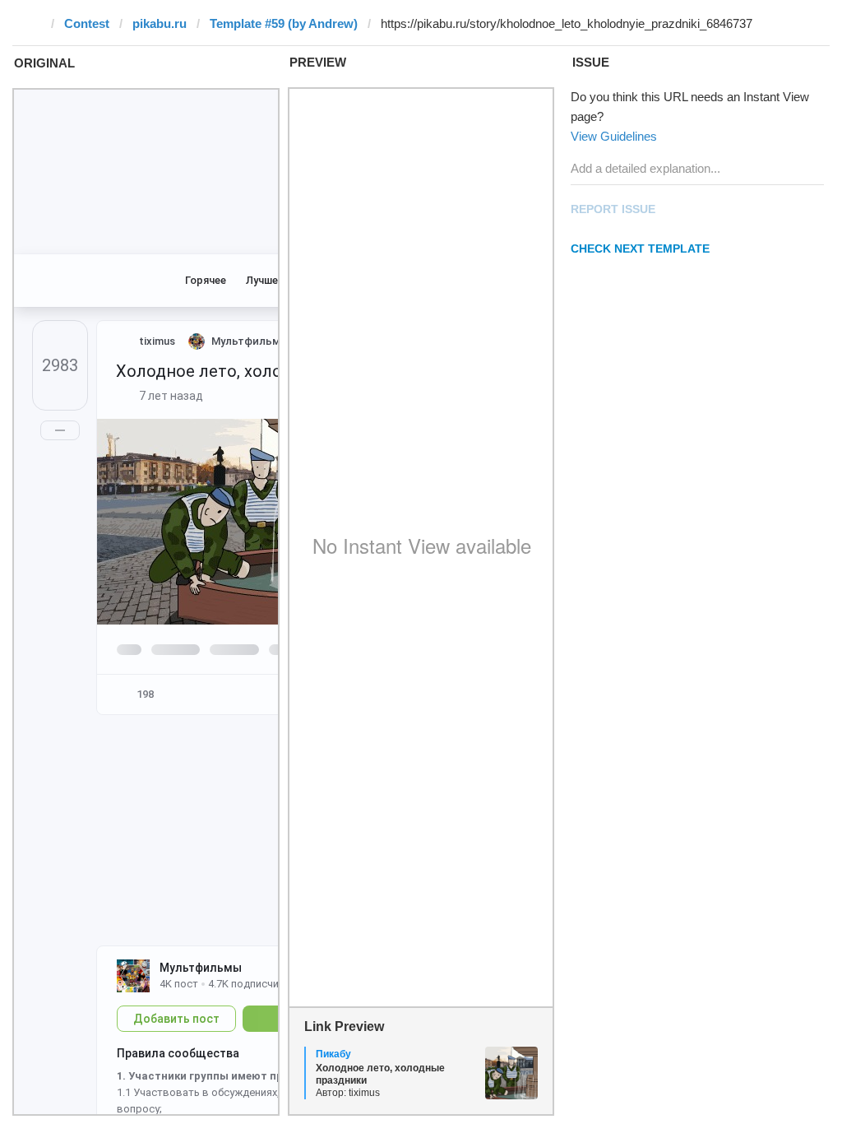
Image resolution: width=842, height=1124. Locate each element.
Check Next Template (640, 248)
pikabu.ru (159, 23)
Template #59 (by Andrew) (284, 23)
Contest (86, 23)
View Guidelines (614, 136)
